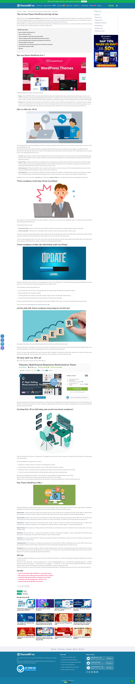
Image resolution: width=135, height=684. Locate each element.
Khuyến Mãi (98, 25)
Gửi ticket (109, 658)
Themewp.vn (56, 24)
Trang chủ (40, 5)
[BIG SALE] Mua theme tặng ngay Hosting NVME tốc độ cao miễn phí (35, 575)
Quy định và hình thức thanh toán (69, 659)
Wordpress (97, 28)
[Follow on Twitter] (92, 672)
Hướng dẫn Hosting (99, 23)
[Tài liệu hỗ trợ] (2, 348)
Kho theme (48, 5)
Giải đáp (69, 649)
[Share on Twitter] (21, 586)
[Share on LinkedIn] (28, 586)
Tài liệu (54, 649)
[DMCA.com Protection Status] (67, 682)
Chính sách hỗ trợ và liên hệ (68, 669)
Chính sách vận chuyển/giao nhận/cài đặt (71, 662)
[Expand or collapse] (90, 30)
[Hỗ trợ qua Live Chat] (2, 336)
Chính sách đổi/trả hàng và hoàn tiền (70, 667)
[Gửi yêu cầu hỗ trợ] (2, 340)
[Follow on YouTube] (97, 672)
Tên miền (70, 5)
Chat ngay (109, 667)
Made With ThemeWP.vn (67, 680)
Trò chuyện (108, 663)
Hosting (60, 5)
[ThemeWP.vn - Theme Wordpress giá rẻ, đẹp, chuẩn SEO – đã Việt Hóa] (25, 5)
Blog (100, 5)
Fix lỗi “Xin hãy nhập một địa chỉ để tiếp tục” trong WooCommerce (35, 573)
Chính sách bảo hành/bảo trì (68, 664)
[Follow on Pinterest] (95, 672)
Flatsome (97, 17)
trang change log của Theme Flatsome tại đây (38, 304)
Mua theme (25, 594)
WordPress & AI (99, 31)
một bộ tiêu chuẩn (56, 18)
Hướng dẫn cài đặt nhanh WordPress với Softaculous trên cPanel (34, 577)
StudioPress (20, 533)
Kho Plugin (85, 5)
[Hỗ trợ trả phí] (2, 344)
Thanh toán (62, 649)
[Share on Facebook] (18, 586)
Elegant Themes (21, 528)
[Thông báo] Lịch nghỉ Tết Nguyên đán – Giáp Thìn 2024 (32, 579)
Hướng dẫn (97, 20)
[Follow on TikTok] (89, 672)
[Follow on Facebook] (87, 672)
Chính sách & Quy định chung (68, 657)
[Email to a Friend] (23, 586)
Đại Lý (92, 5)
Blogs (24, 11)
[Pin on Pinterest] (26, 586)
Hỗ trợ (76, 649)
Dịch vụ (77, 5)
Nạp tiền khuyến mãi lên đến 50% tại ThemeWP (30, 581)
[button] (111, 6)
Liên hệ (82, 649)
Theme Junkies (20, 517)
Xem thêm (84, 1)
